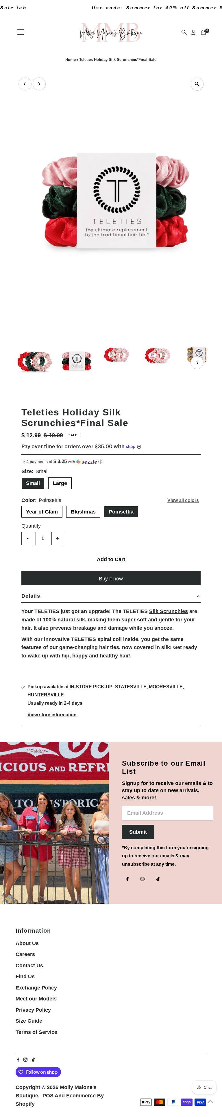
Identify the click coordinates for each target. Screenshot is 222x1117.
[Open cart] (203, 32)
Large (60, 483)
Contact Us (29, 965)
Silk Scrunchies (168, 611)
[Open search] (184, 32)
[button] (111, 461)
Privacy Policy (33, 1010)
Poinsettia (121, 512)
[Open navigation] (21, 32)
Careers (25, 954)
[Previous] (25, 83)
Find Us (25, 976)
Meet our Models (36, 999)
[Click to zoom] (197, 84)
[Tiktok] (158, 880)
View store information (52, 715)
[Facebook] (127, 880)
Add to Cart (111, 559)
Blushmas (83, 512)
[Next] (39, 83)
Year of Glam (42, 512)
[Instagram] (142, 880)
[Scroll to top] (210, 1101)
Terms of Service (36, 1032)
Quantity (31, 526)
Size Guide (29, 1021)
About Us (27, 943)
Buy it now (111, 579)
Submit (138, 832)
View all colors (183, 500)
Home (70, 59)
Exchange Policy (36, 988)
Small (33, 483)
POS (47, 1096)
